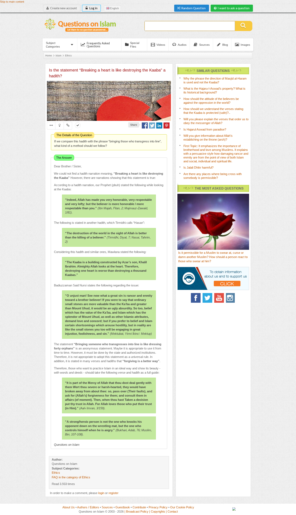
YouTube (219, 298)
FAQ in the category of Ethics (71, 477)
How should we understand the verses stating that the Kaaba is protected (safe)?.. (213, 110)
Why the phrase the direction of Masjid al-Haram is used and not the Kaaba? (215, 80)
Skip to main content (12, 1)
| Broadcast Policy (136, 511)
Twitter (207, 298)
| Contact (172, 511)
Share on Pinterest (167, 125)
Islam (58, 55)
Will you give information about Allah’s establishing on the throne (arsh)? (208, 137)
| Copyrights (157, 511)
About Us (68, 507)
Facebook (196, 298)
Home (48, 55)
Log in (93, 8)
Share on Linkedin (159, 125)
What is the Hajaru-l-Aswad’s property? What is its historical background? (214, 90)
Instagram (231, 298)
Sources (107, 507)
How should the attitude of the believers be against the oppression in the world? (211, 100)
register (113, 493)
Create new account (63, 8)
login (101, 493)
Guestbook (122, 507)
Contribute (139, 507)
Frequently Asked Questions (98, 44)
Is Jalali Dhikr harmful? (198, 167)
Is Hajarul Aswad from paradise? (204, 129)
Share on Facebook (145, 125)
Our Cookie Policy (182, 507)
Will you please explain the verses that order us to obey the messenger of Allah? (215, 121)
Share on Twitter (152, 125)
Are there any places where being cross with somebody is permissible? (212, 175)
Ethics (68, 55)
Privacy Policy (158, 507)
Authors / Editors (88, 507)
